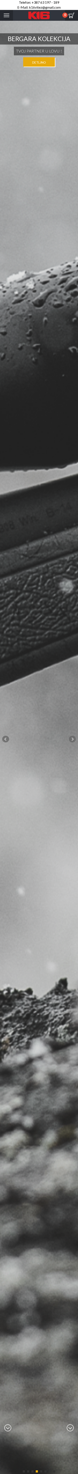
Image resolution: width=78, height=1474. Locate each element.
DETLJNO (39, 62)
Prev (5, 739)
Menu (6, 15)
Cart (71, 15)
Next (72, 739)
